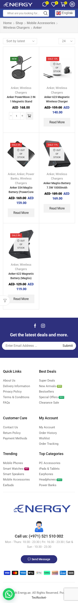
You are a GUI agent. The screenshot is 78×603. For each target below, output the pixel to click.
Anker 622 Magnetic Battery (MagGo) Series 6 (21, 278)
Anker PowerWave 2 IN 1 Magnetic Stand (21, 99)
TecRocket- (39, 597)
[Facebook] (35, 326)
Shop (19, 23)
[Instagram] (43, 326)
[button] (9, 594)
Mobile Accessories (41, 23)
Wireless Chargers (16, 28)
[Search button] (45, 13)
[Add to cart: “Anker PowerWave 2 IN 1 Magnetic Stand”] (29, 116)
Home (7, 23)
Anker (15, 88)
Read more (57, 122)
